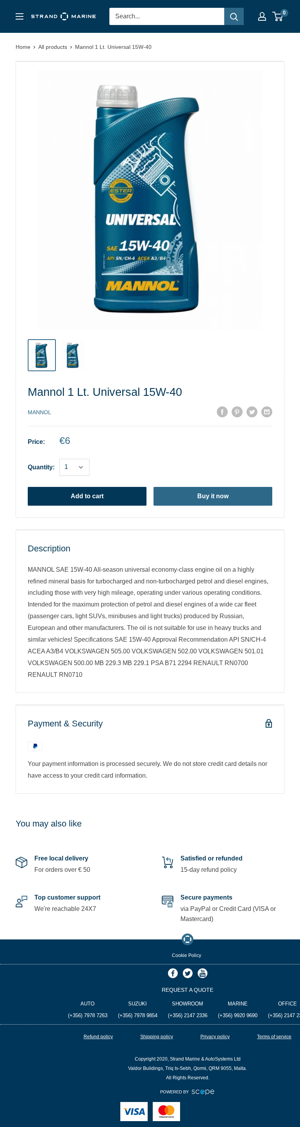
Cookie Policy (186, 955)
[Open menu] (19, 16)
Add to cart (87, 496)
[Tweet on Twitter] (251, 411)
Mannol (39, 412)
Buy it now (213, 496)
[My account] (262, 16)
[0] (278, 16)
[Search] (234, 16)
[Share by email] (266, 411)
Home (23, 47)
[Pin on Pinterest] (237, 411)
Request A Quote (187, 990)
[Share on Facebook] (222, 411)
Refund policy (98, 1036)
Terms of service (274, 1036)
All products (52, 47)
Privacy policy (215, 1036)
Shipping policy (156, 1036)
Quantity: (41, 467)
